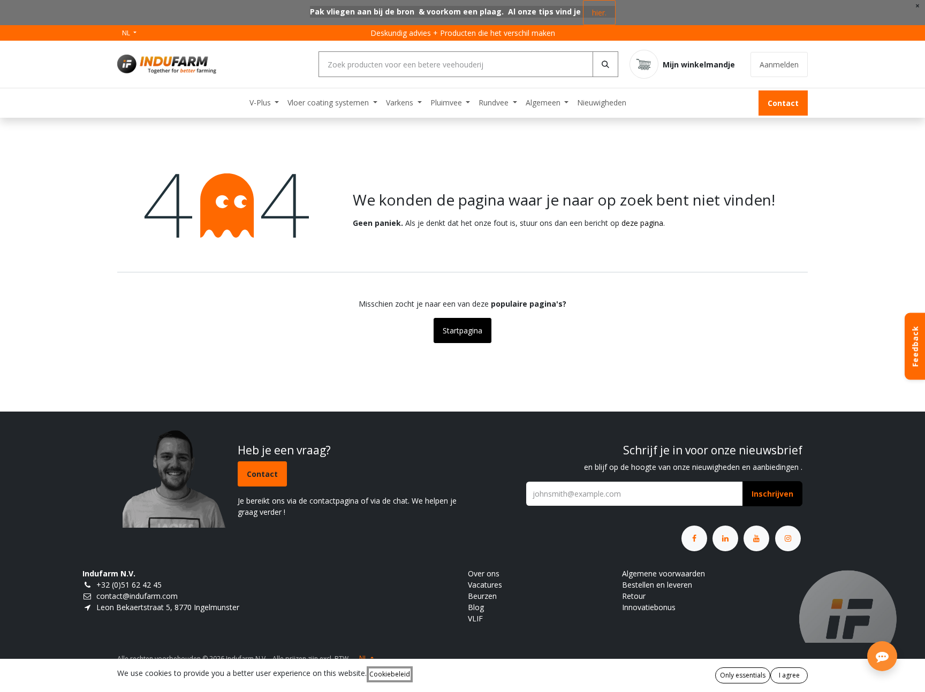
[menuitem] (264, 102)
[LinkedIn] (725, 538)
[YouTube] (756, 538)
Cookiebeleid (389, 674)
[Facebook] (694, 538)
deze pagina (642, 223)
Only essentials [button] (742, 675)
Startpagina (462, 330)
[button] (772, 493)
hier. (599, 12)
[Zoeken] (605, 64)
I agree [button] (789, 675)
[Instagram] (788, 538)
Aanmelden (779, 64)
